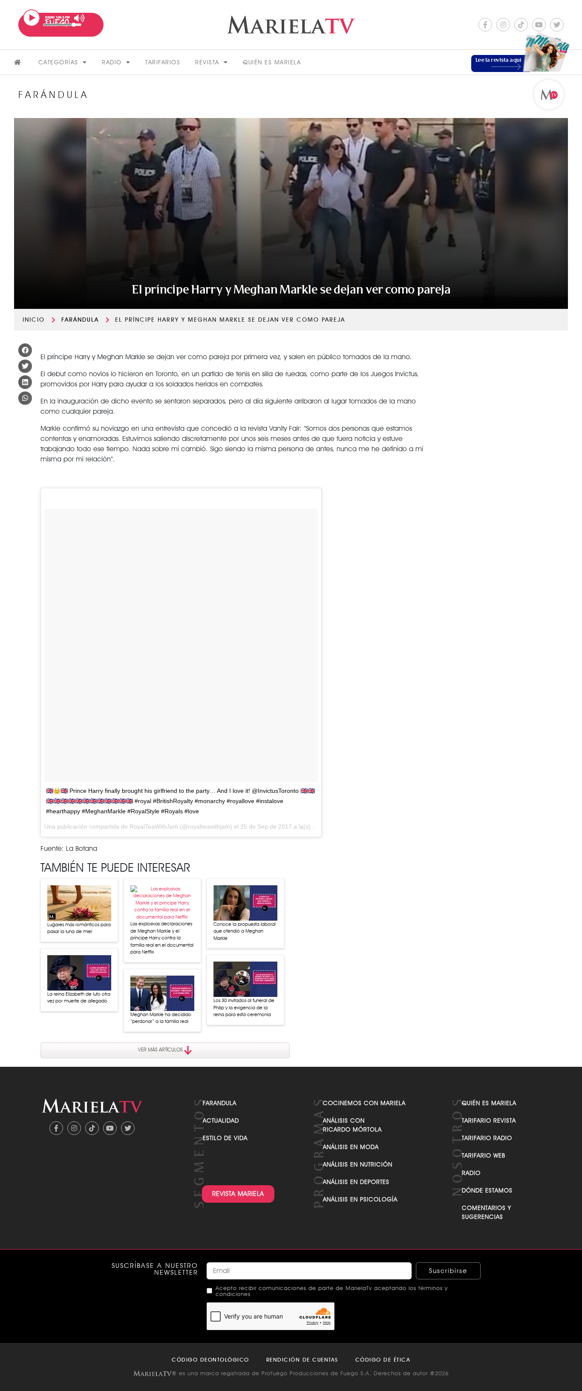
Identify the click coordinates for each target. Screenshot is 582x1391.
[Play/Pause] (31, 18)
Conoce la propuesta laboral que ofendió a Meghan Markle (244, 931)
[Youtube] (539, 25)
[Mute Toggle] (79, 18)
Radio (112, 62)
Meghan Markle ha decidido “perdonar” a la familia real (160, 1018)
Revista (207, 62)
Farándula (80, 319)
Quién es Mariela (272, 62)
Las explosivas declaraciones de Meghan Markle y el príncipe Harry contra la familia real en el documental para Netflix (161, 938)
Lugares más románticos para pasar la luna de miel (79, 928)
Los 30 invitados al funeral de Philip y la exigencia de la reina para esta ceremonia (243, 1007)
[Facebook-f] (485, 25)
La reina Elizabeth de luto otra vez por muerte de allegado (78, 997)
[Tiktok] (521, 25)
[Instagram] (503, 25)
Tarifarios (162, 62)
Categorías (58, 62)
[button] (25, 350)
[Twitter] (557, 25)
